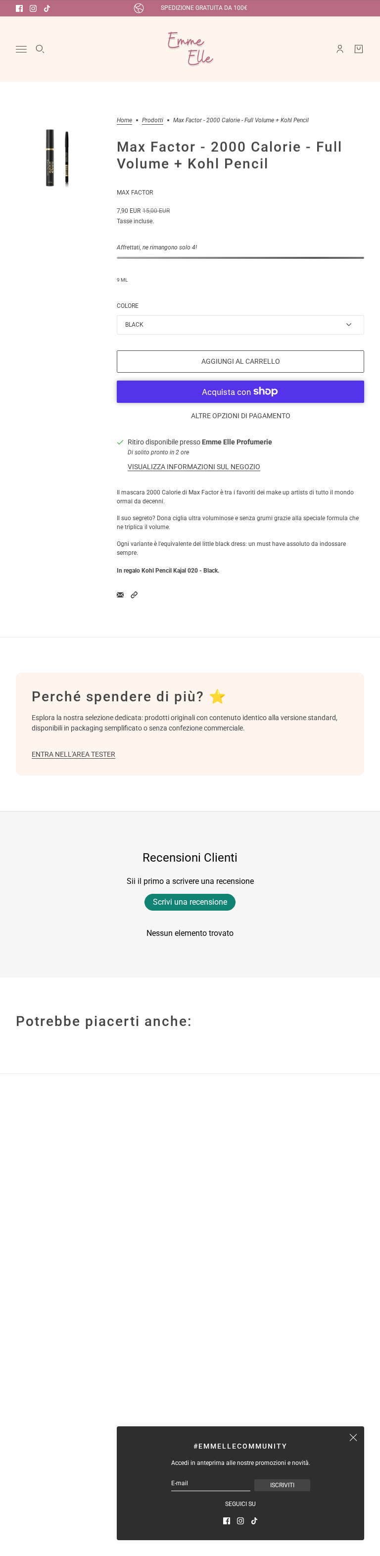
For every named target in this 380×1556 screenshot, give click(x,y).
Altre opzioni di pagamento (240, 416)
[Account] (339, 49)
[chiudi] (353, 1437)
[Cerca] (40, 49)
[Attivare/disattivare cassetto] (21, 49)
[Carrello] (358, 49)
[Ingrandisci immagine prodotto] (58, 159)
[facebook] (19, 8)
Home (124, 120)
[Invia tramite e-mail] (120, 594)
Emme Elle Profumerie (237, 442)
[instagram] (33, 8)
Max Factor (135, 192)
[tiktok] (47, 8)
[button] (134, 594)
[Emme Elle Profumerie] (190, 49)
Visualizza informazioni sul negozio (194, 466)
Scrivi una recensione (190, 902)
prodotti (152, 120)
